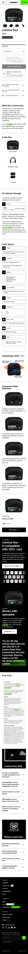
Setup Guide (6, 917)
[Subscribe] (24, 937)
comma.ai (17, 684)
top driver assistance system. (13, 662)
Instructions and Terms (17, 61)
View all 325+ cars (11, 566)
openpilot (9, 124)
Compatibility (6, 891)
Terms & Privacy (22, 951)
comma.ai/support (8, 694)
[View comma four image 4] (23, 25)
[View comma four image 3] (17, 25)
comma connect (7, 227)
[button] (14, 51)
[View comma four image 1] (5, 25)
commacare (16, 709)
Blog (3, 901)
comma (14, 2)
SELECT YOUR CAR (14, 66)
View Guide (13, 530)
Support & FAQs (7, 914)
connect (5, 888)
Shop (25, 2)
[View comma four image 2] (11, 25)
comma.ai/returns (7, 687)
